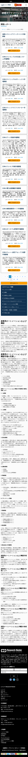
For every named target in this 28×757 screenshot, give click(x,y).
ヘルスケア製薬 (4, 732)
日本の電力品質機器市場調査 (11, 188)
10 (8, 279)
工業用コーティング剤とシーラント (11, 307)
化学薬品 (3, 735)
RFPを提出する (14, 283)
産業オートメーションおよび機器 (11, 304)
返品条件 (3, 698)
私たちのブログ (4, 694)
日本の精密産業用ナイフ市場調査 (13, 209)
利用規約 (23, 748)
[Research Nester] (6, 5)
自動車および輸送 (7, 295)
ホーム (3, 29)
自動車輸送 (3, 734)
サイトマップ (4, 700)
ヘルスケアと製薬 (7, 289)
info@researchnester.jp (7, 711)
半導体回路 (3, 742)
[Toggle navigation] (26, 5)
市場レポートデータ (6, 696)
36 (17, 279)
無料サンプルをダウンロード (14, 50)
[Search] (25, 1)
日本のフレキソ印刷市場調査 (11, 166)
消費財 (5, 292)
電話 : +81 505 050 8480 (7, 709)
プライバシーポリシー (14, 748)
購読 (14, 676)
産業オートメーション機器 (7, 741)
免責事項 (5, 748)
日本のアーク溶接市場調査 (11, 137)
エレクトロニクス (5, 737)
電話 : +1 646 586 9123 (6, 722)
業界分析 (3, 691)
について (3, 689)
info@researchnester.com (7, 724)
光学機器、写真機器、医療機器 (10, 309)
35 (14, 279)
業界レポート (4, 693)
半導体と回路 (7, 312)
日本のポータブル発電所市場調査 (13, 229)
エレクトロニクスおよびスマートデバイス (13, 301)
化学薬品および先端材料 (9, 298)
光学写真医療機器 (5, 739)
